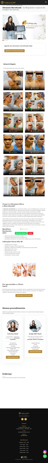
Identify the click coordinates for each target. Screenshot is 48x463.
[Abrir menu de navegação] (46, 2)
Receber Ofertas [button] (22, 233)
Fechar (30, 233)
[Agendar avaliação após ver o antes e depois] (24, 229)
